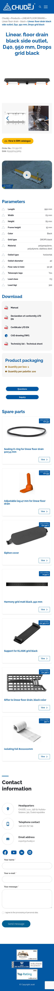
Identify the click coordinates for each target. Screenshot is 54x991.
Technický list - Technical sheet (26, 344)
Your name (9, 860)
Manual (14, 307)
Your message (11, 887)
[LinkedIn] (21, 852)
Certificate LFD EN (20, 327)
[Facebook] (5, 852)
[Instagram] (30, 852)
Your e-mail (10, 873)
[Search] (40, 7)
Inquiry (22, 397)
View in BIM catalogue (19, 141)
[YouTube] (14, 852)
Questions (22, 389)
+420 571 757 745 (25, 826)
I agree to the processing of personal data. (21, 913)
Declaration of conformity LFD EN (26, 317)
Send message (16, 923)
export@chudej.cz (26, 841)
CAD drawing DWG (20, 335)
